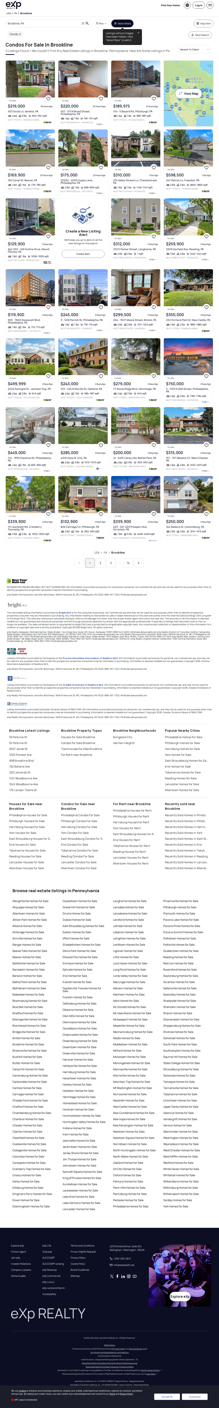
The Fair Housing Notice (150, 1370)
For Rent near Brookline (76, 755)
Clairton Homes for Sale (27, 1131)
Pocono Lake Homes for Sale (181, 920)
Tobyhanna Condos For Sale (79, 850)
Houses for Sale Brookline (78, 737)
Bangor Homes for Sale (26, 945)
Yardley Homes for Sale (177, 1200)
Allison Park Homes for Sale (29, 920)
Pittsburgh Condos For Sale (79, 821)
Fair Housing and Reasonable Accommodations (109, 1352)
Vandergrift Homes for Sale (180, 1119)
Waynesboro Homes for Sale (181, 1144)
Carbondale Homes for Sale (29, 1082)
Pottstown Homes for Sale (179, 938)
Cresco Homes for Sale (26, 1175)
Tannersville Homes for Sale (180, 1088)
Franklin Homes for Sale (77, 997)
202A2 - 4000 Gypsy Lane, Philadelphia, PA (77, 181)
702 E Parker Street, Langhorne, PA (134, 249)
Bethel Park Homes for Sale (29, 982)
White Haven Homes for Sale (181, 1169)
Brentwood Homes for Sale (29, 1026)
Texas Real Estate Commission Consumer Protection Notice (110, 1367)
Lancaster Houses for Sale (26, 862)
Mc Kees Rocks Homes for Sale (132, 1013)
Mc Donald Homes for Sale (129, 1007)
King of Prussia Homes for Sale (82, 1178)
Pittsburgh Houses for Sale (27, 821)
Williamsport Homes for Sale (181, 1194)
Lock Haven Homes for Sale (130, 963)
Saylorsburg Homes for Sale (180, 976)
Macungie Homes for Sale (129, 982)
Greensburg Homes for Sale (80, 1041)
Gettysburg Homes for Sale (79, 1003)
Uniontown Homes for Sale (180, 1100)
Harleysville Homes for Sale (80, 1066)
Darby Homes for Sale (25, 1181)
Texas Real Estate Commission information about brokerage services (109, 1363)
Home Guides (18, 1276)
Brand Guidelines (80, 1270)
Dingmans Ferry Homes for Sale (32, 1194)
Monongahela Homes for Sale (131, 1063)
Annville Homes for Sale (27, 938)
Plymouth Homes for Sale (179, 913)
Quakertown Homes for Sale (181, 951)
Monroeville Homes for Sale (130, 1069)
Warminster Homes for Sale (180, 1131)
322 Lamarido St (20, 772)
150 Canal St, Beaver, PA (22, 180)
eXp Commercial (51, 1276)
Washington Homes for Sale (180, 1138)
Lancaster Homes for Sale (182, 784)
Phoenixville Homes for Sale (180, 901)
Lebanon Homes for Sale (128, 932)
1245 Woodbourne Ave (23, 784)
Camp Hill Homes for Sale (28, 1069)
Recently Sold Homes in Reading (186, 856)
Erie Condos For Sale (74, 844)
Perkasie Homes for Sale (128, 1200)
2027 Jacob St (18, 749)
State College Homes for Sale (181, 1063)
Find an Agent (18, 1251)
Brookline (118, 552)
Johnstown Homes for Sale (79, 1165)
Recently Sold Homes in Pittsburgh (186, 821)
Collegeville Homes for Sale (29, 1150)
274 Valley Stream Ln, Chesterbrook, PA (135, 181)
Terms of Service (135, 1349)
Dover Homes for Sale (25, 1200)
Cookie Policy (78, 1264)
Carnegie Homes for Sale (28, 1094)
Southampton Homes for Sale (181, 1050)
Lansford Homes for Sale (128, 920)
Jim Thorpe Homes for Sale (79, 1159)
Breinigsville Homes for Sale (29, 1019)
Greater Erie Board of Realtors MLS (83, 684)
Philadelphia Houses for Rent (132, 810)
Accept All (167, 1396)
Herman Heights (124, 743)
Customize (195, 1396)
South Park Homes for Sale (180, 1044)
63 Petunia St (18, 743)
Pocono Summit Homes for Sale (183, 932)
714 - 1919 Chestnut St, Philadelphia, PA (30, 459)
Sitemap (75, 1276)
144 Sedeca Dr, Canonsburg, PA (185, 527)
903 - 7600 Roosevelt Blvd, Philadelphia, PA (24, 321)
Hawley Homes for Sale (77, 1084)
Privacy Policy (78, 1258)
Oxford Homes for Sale (127, 1175)
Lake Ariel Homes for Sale (78, 1197)
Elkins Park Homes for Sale (79, 951)
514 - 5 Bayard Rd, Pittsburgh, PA (133, 111)
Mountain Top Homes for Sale (131, 1082)
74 (128, 563)
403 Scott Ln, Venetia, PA (23, 111)
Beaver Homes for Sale (26, 957)
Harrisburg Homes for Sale (182, 749)
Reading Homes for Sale (181, 778)
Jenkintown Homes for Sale (80, 1147)
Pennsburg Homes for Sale (130, 1194)
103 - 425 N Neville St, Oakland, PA (81, 389)
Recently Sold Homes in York (184, 833)
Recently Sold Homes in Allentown (186, 868)
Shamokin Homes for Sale (179, 1007)
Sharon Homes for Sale (177, 1013)
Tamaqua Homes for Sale (179, 1082)
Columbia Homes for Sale (28, 1156)
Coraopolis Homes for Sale (29, 1163)
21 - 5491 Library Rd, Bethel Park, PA (134, 458)
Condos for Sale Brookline (78, 743)
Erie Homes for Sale (178, 766)
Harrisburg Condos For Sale (79, 827)
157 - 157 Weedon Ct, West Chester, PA (187, 459)
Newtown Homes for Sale (129, 1131)
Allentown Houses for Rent (131, 863)
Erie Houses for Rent (126, 840)
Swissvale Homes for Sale (179, 1075)
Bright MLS (65, 612)
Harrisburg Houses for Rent (131, 822)
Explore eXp (17, 1245)
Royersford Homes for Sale (180, 969)
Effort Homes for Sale (76, 938)
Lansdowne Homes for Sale (130, 913)
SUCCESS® (48, 1258)
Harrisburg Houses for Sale (27, 827)
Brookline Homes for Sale (28, 1044)
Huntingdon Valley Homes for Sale (84, 1122)
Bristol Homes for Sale (26, 1038)
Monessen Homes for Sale (129, 1057)
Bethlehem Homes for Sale (29, 988)
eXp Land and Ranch (53, 1288)
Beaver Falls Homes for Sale (29, 951)
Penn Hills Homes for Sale (129, 1188)
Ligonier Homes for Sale (128, 951)
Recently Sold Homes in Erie (183, 844)
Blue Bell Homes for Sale (27, 1007)
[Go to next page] (139, 563)
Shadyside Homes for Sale (179, 1001)
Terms (112, 1394)
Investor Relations (21, 1264)
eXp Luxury (48, 1282)
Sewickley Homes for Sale (179, 994)
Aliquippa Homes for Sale (28, 907)
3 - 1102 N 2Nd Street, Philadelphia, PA (187, 390)
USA (97, 552)
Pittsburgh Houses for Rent (131, 816)
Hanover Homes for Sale (78, 1059)
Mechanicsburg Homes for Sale (133, 1032)
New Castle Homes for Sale (130, 1107)
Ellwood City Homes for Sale (80, 957)
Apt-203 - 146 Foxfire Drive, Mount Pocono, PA (29, 250)
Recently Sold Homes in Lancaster (186, 862)
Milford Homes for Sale (127, 1050)
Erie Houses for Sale (22, 844)
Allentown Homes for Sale (182, 790)
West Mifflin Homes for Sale (180, 1156)
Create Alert (83, 253)
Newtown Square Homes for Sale (133, 1138)
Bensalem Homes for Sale (28, 969)
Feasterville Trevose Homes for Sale (82, 989)
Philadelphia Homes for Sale (183, 737)
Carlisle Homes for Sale (27, 1088)
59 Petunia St (18, 737)
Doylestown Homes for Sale (80, 901)
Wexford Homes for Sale (178, 1163)
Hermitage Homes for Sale (79, 1097)
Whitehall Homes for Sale (179, 1175)
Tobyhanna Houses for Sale (27, 850)
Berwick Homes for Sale (27, 976)
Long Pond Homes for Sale (129, 969)
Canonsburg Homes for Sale (30, 1075)
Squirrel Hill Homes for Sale (180, 1057)
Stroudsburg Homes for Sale (181, 1069)
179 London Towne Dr (23, 790)
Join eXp (15, 1258)
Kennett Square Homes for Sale (82, 1172)
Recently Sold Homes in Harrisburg (186, 827)
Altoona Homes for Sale (27, 926)
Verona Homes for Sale (177, 1125)
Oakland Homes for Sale (128, 1163)
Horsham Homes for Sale (78, 1109)
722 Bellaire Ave (19, 766)
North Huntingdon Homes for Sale (134, 1150)
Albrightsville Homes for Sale (30, 901)
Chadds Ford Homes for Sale (30, 1100)
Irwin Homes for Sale (75, 1134)
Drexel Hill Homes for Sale (79, 907)
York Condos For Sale (75, 833)
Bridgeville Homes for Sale (28, 1032)
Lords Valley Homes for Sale (130, 976)
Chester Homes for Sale (27, 1125)
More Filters (124, 23)
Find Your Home (170, 5)
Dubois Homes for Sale (77, 920)
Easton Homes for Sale (77, 932)
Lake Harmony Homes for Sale (81, 1203)
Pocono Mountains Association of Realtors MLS (90, 658)
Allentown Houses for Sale (26, 868)
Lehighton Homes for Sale (129, 938)
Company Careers (21, 1270)
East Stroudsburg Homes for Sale (186, 761)
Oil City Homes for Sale (127, 1169)
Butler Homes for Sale (26, 1063)
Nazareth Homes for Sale (128, 1100)
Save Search (202, 35)
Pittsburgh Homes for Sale (182, 743)
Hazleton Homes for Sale (78, 1091)
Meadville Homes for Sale (129, 1026)
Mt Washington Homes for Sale (132, 1088)
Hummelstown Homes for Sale (82, 1116)
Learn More (150, 1374)
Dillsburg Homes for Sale (27, 1188)
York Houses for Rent (127, 828)
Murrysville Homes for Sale (129, 1094)
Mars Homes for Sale (126, 1001)
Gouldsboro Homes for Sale (80, 1028)
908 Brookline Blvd (21, 761)
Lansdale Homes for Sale (128, 907)
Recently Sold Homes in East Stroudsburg (186, 839)
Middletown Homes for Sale (130, 1044)
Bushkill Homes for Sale (27, 1057)
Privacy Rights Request (83, 1251)
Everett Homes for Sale (77, 982)
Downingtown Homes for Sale (31, 1206)
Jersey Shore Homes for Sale (81, 1153)
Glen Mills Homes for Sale (78, 1016)
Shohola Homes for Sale (178, 1032)
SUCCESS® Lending (53, 1264)
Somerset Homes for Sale (179, 1038)
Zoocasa (47, 1251)
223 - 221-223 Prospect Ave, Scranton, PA (130, 528)
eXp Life (46, 1245)
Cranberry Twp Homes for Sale (31, 1169)
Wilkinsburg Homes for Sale (180, 1188)
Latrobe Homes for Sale (127, 926)
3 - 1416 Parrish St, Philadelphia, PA (82, 320)
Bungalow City (122, 737)
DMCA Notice (109, 1345)
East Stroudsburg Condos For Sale (82, 839)
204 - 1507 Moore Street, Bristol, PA (134, 320)
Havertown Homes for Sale (79, 1078)
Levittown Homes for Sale (129, 945)
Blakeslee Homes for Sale (28, 994)
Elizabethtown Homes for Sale (81, 945)
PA (105, 552)
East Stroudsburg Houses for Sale (30, 839)
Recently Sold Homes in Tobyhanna (186, 850)
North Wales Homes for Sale (130, 1156)
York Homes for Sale (178, 755)
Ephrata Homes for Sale (77, 969)
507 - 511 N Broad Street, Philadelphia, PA (75, 113)
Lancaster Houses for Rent (131, 857)
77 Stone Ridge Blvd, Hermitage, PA (134, 389)
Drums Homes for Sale (77, 913)
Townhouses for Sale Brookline (81, 749)
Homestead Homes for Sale (80, 1103)
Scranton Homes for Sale (179, 982)
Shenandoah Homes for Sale (181, 1019)
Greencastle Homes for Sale (80, 1035)
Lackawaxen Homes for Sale (80, 1190)
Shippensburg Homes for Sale (182, 1026)
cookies (22, 1391)
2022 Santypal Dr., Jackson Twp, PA (29, 389)
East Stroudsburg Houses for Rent (134, 834)
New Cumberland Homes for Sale (133, 1113)
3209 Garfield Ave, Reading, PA (185, 249)
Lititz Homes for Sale (126, 957)
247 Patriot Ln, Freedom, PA (182, 180)
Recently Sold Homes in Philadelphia (186, 815)
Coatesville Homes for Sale (29, 1144)
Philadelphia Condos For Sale (80, 815)
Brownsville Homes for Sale (29, 1050)
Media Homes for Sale (126, 1038)
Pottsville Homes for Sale (179, 945)
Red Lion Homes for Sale (178, 963)
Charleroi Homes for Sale (28, 1119)
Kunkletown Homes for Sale (80, 1184)
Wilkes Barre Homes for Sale (181, 1181)
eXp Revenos (49, 1270)
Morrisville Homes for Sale (129, 1075)
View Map (191, 93)
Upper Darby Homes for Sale (180, 1107)
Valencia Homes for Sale (178, 1113)
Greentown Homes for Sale (79, 1047)
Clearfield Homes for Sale (28, 1138)
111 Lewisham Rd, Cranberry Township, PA (25, 528)
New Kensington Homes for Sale (133, 1125)
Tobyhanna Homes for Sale (183, 772)
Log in (198, 5)
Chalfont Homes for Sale (27, 1107)
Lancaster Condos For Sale (79, 862)
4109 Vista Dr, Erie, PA (74, 458)
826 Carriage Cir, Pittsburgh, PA (80, 527)
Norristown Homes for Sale (130, 1144)
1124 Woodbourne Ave (23, 778)
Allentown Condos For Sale (79, 868)
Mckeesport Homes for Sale (130, 1019)
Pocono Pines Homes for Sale (181, 926)
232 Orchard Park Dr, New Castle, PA (188, 320)
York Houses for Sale (22, 833)
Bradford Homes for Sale (27, 1013)
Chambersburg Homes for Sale (31, 1113)
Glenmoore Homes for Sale (79, 1022)
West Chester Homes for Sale (181, 1150)
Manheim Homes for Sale (129, 994)
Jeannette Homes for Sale (79, 1140)
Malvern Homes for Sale (128, 988)
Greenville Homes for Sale (79, 1053)
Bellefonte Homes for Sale (28, 963)
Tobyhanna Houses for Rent (131, 846)
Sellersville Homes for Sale (179, 988)
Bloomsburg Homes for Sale (29, 1001)
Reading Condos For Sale (77, 856)
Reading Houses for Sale (25, 856)
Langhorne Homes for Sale (129, 901)
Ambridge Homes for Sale (28, 932)
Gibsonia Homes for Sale (78, 1010)
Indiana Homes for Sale (77, 1128)
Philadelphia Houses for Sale (28, 815)
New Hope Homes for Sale (129, 1119)
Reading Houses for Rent (129, 852)
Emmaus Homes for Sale (78, 963)
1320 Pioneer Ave (20, 755)
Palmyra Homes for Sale (128, 1181)
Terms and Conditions (82, 1245)
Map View (205, 23)
